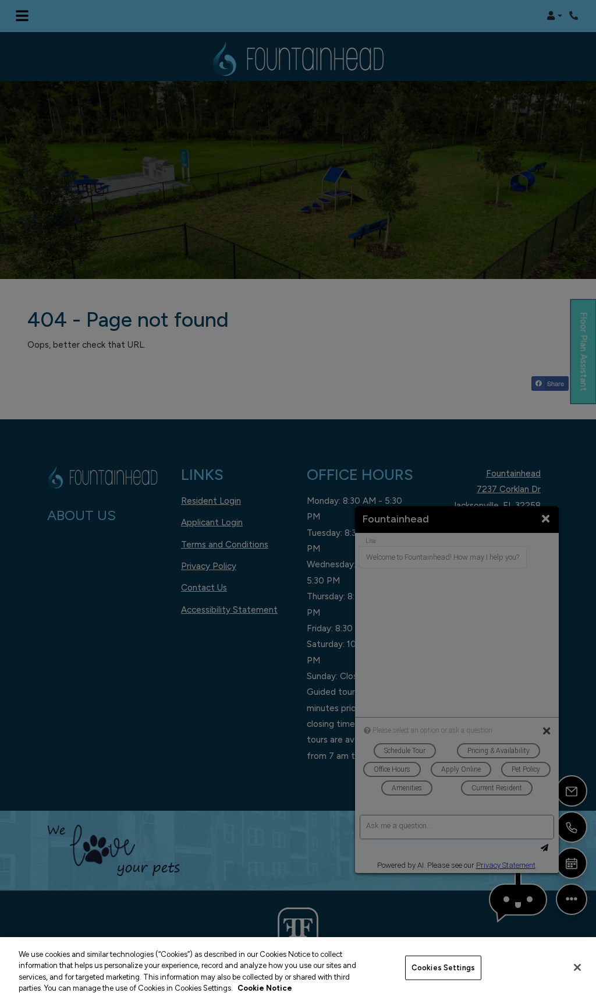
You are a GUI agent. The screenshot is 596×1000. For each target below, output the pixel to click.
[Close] (577, 967)
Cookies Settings (443, 967)
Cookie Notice (264, 988)
